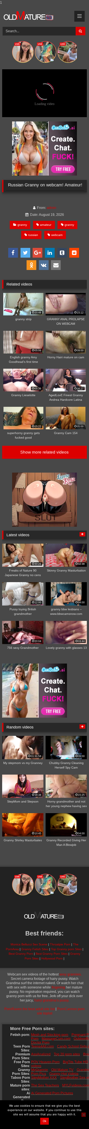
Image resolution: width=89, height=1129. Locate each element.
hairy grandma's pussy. (51, 1000)
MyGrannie (39, 1070)
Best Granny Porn (21, 953)
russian (33, 235)
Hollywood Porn (52, 958)
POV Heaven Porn (45, 1062)
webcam (57, 235)
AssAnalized (41, 1054)
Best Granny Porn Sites (52, 953)
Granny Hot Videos (63, 1074)
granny (22, 224)
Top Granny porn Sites (66, 949)
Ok (44, 1121)
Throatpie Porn (60, 944)
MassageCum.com (56, 1038)
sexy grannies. (70, 974)
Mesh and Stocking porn (49, 1035)
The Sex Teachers (45, 1085)
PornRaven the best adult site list (29, 1009)
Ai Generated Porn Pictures (52, 1093)
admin (51, 208)
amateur (45, 224)
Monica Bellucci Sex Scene (29, 944)
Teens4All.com (42, 1046)
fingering (58, 987)
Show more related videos (44, 452)
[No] (83, 1115)
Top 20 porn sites (67, 1054)
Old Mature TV (62, 1070)
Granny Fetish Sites (34, 949)
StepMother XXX (44, 1077)
